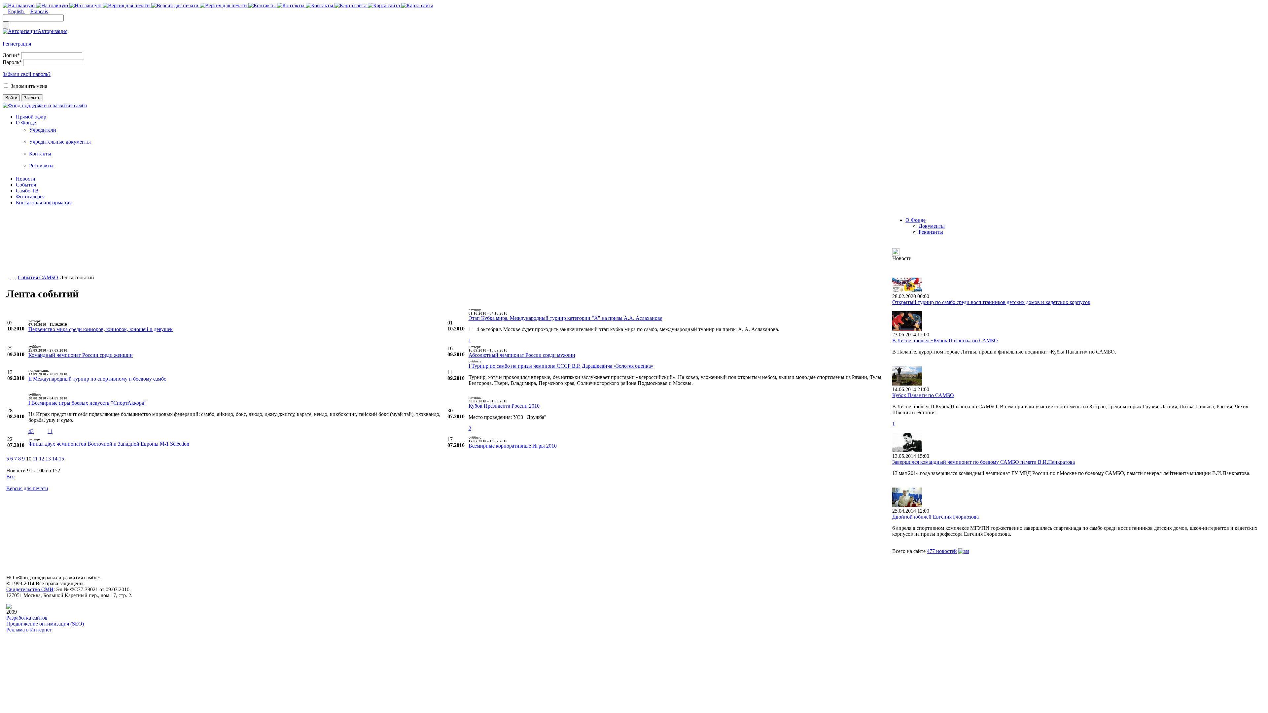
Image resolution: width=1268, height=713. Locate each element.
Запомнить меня (29, 86)
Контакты (40, 153)
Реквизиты (41, 165)
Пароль (12, 62)
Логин (11, 55)
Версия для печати (27, 488)
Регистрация (17, 44)
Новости (25, 179)
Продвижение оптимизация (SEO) (45, 624)
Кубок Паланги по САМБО (923, 395)
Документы (932, 226)
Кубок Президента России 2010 (504, 406)
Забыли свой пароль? (27, 74)
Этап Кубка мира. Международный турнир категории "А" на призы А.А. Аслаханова (565, 318)
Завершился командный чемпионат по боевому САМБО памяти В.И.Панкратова (983, 462)
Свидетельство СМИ (29, 589)
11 (50, 431)
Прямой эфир (31, 116)
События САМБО (38, 277)
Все (10, 476)
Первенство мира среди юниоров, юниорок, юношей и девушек (100, 329)
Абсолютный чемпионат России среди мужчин (522, 355)
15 (61, 458)
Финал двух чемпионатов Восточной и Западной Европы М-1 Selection (108, 444)
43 (31, 431)
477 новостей (942, 551)
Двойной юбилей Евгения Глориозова (935, 517)
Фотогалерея (30, 196)
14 (54, 458)
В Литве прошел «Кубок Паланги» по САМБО (945, 340)
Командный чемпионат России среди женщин (80, 355)
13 (48, 458)
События (26, 184)
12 (41, 458)
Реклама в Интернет (29, 629)
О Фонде (26, 122)
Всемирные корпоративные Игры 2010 (513, 446)
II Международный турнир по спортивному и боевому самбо (97, 379)
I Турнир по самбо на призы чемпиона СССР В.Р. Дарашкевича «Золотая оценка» (561, 366)
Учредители (42, 130)
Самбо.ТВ (27, 190)
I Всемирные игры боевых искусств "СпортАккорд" (87, 403)
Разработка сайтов (27, 618)
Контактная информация (44, 202)
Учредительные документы (60, 142)
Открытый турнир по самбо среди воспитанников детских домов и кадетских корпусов (991, 302)
